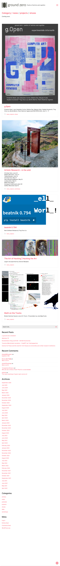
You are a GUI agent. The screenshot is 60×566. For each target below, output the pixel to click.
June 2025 (5, 387)
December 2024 (6, 397)
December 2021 (6, 470)
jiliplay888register (7, 354)
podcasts (4, 502)
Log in (3, 520)
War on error (5, 360)
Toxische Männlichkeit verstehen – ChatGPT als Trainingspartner (20, 343)
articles (4, 497)
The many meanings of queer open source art (14, 374)
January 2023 (5, 448)
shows (33, 13)
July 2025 (4, 385)
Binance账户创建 (6, 359)
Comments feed (6, 525)
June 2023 (5, 438)
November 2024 (6, 400)
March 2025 (5, 392)
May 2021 (4, 485)
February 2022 (6, 468)
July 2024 (4, 410)
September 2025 (6, 382)
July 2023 (4, 435)
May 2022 (4, 463)
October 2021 (5, 475)
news (15, 13)
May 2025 (4, 390)
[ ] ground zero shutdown (9, 335)
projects (24, 13)
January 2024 (5, 423)
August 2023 (5, 433)
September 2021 (6, 478)
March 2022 (5, 465)
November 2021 (6, 473)
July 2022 (4, 460)
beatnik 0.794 (10, 227)
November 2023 (6, 428)
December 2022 (6, 450)
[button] (57, 5)
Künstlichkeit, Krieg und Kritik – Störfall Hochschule (16, 340)
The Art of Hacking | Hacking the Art (20, 259)
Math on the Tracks (12, 313)
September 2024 (6, 405)
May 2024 (4, 415)
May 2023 (4, 440)
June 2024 (5, 413)
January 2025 (5, 395)
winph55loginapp (6, 363)
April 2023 (5, 443)
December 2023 (6, 425)
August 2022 (5, 458)
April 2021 (4, 488)
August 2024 (5, 408)
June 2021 (5, 483)
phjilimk (4, 372)
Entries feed (5, 523)
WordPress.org (6, 528)
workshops (17, 189)
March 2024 (5, 420)
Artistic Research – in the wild (17, 170)
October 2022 (5, 455)
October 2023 (6, 430)
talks (3, 509)
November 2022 (6, 453)
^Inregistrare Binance (8, 368)
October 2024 (6, 403)
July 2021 (4, 480)
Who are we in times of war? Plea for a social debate (16, 369)
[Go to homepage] (14, 5)
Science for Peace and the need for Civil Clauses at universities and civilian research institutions (28, 346)
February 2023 (6, 445)
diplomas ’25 (5, 338)
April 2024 (5, 418)
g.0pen (7, 106)
